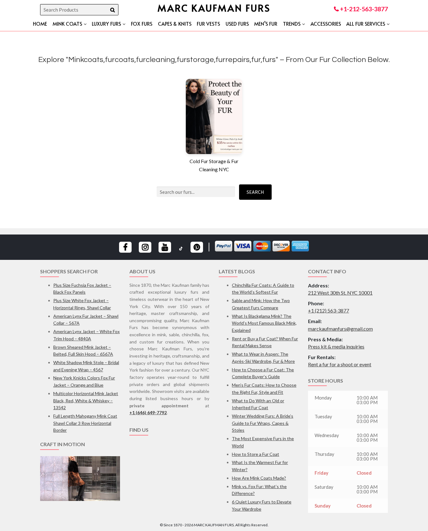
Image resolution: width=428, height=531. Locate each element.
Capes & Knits (174, 23)
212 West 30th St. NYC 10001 (340, 293)
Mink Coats (67, 23)
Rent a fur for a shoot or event (339, 364)
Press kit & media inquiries (336, 346)
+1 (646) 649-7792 (148, 412)
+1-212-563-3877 (363, 9)
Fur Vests (208, 23)
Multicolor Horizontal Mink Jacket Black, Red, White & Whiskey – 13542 (85, 400)
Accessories (326, 23)
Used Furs (237, 23)
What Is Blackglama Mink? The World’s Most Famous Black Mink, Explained (264, 323)
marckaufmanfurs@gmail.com (340, 329)
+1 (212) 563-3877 (328, 310)
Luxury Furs (106, 23)
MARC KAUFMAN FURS (214, 7)
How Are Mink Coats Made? (259, 478)
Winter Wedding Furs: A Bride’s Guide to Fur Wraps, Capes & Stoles (262, 423)
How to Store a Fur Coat (255, 454)
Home (40, 23)
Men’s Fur (265, 23)
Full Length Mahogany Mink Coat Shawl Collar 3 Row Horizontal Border (85, 423)
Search (255, 192)
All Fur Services (365, 23)
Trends (291, 23)
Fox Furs (141, 23)
